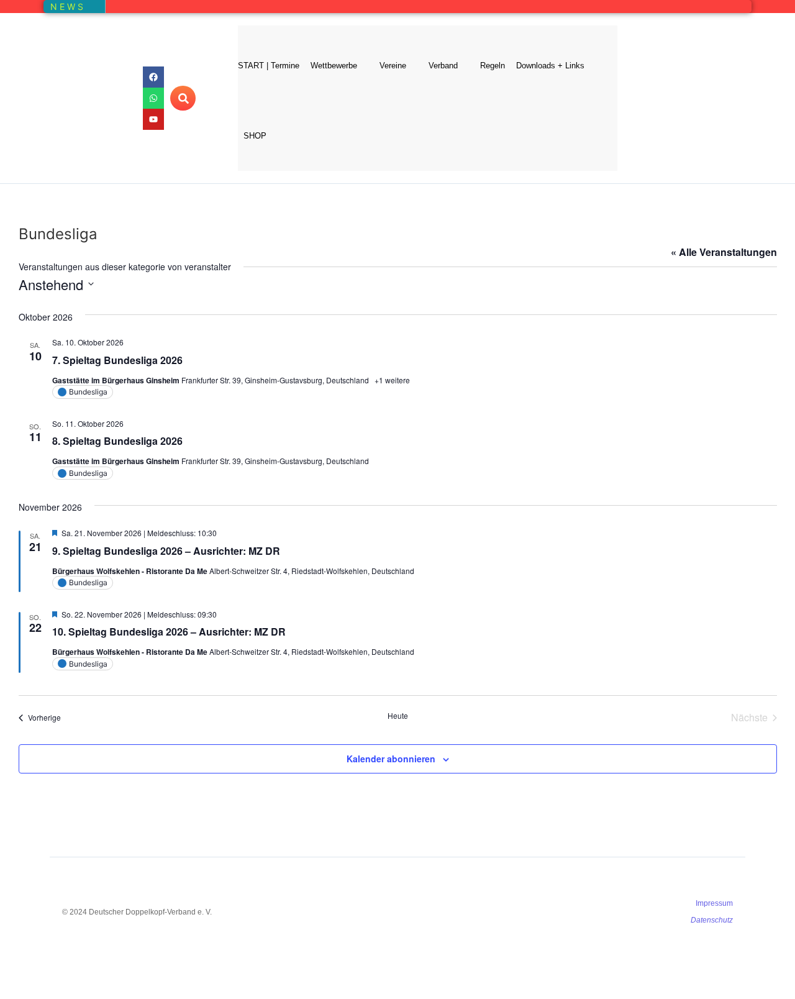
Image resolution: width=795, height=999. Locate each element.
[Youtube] (153, 119)
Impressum (714, 903)
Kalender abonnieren (391, 758)
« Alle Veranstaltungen (724, 252)
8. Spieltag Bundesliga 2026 (117, 441)
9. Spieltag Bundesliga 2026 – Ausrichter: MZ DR (166, 551)
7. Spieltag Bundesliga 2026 (117, 360)
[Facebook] (153, 77)
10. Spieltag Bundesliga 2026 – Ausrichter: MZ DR (169, 631)
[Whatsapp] (153, 98)
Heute (398, 716)
